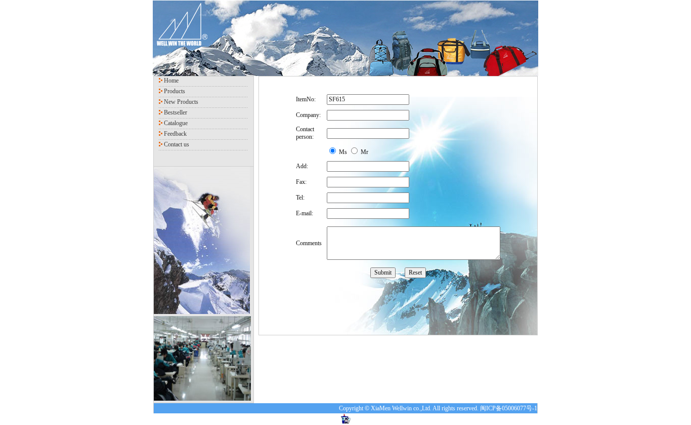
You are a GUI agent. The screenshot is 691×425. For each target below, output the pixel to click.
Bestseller (175, 112)
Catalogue (176, 123)
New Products (181, 101)
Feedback (175, 133)
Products (174, 91)
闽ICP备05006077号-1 (508, 408)
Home (171, 80)
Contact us (176, 144)
